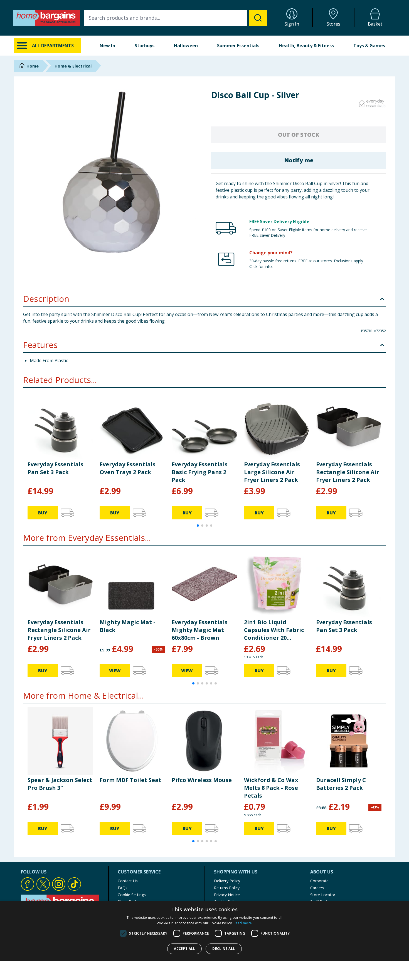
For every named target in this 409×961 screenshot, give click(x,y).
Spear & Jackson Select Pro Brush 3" (60, 783)
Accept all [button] (184, 948)
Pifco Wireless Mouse (202, 780)
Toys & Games (369, 46)
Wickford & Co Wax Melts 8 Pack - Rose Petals (271, 787)
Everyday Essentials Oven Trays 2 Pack (128, 468)
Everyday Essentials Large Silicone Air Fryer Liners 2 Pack (272, 472)
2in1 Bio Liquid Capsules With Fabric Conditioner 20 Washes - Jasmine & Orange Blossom (274, 630)
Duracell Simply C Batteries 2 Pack (341, 783)
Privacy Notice (227, 894)
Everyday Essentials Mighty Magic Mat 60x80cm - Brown (200, 629)
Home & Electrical (73, 66)
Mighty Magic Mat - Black (127, 626)
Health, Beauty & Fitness (306, 46)
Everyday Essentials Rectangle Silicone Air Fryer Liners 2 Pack (347, 472)
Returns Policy (227, 887)
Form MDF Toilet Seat (130, 780)
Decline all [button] (223, 948)
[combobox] (175, 18)
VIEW (115, 671)
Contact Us (128, 880)
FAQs (122, 887)
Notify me (298, 160)
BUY (42, 513)
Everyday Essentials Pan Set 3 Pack (55, 468)
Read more (243, 923)
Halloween (186, 46)
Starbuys (144, 46)
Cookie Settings (132, 894)
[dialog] (204, 931)
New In (107, 46)
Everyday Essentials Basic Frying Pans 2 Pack (200, 472)
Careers (317, 887)
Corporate (319, 880)
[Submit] (258, 18)
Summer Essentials (238, 46)
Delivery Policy (227, 880)
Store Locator (322, 894)
